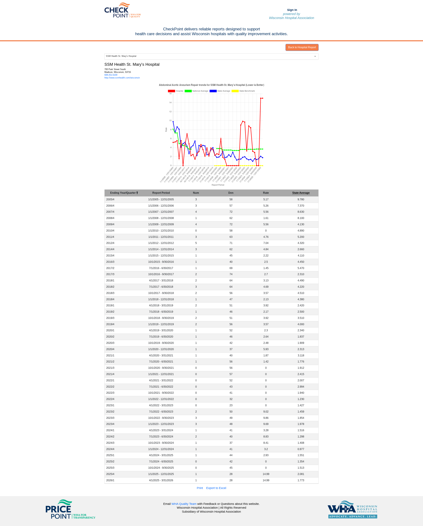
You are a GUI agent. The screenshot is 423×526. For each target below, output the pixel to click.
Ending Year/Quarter (123, 192)
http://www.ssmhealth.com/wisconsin (122, 77)
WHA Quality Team (184, 504)
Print (200, 488)
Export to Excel (216, 488)
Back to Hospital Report (302, 47)
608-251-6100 (110, 75)
